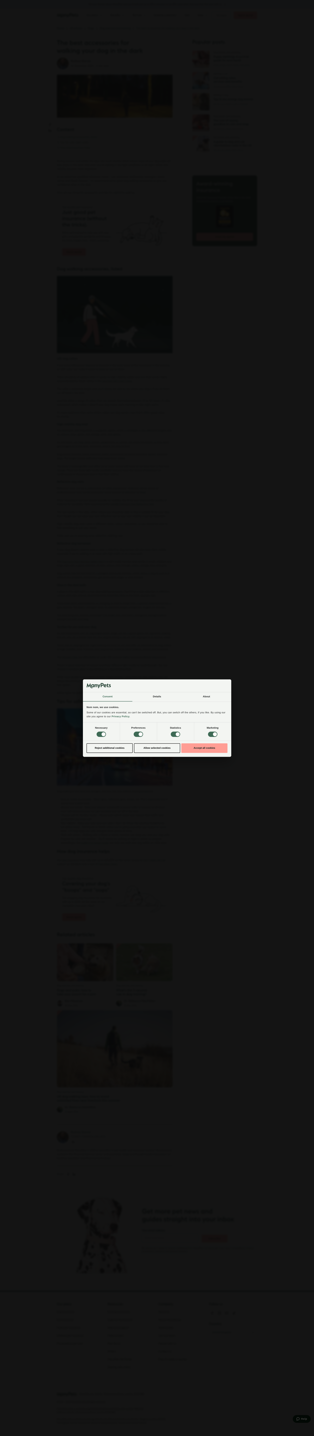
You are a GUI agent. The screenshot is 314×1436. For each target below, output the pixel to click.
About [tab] (206, 696)
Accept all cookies (204, 748)
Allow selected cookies (156, 748)
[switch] (138, 734)
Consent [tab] (108, 696)
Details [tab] (157, 696)
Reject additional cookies (109, 748)
